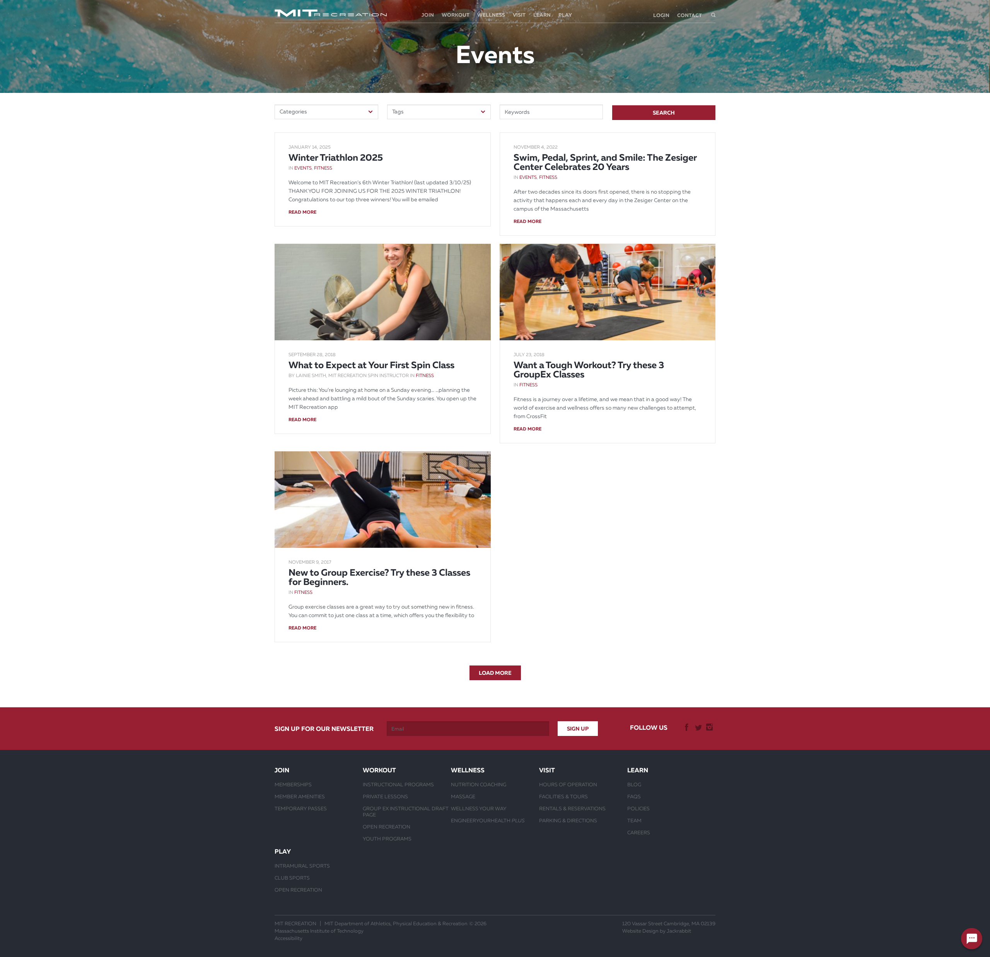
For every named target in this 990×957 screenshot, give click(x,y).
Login (661, 15)
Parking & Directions (568, 820)
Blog (634, 784)
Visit (519, 14)
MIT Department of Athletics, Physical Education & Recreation (396, 923)
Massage (463, 796)
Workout (455, 14)
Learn (542, 14)
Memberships (293, 784)
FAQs (634, 796)
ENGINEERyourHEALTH (488, 820)
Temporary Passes (301, 808)
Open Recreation (386, 826)
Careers (638, 832)
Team (634, 820)
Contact (689, 15)
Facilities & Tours (563, 796)
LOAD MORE (495, 672)
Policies (638, 808)
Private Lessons (385, 796)
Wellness (491, 14)
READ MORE (302, 212)
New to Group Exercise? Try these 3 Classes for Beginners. (379, 577)
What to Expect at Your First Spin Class (371, 365)
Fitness (323, 168)
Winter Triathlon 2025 (335, 157)
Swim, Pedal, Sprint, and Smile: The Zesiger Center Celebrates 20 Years (605, 162)
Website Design (640, 930)
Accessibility (288, 938)
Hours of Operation (568, 784)
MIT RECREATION (295, 923)
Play (565, 14)
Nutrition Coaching (478, 784)
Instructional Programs (398, 784)
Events (303, 168)
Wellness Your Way (479, 808)
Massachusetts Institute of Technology (319, 930)
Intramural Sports (302, 866)
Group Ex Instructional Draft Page (406, 811)
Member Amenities (300, 796)
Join (428, 14)
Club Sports (292, 878)
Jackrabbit (679, 930)
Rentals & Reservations (572, 808)
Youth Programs (387, 838)
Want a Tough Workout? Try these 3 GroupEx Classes (589, 369)
